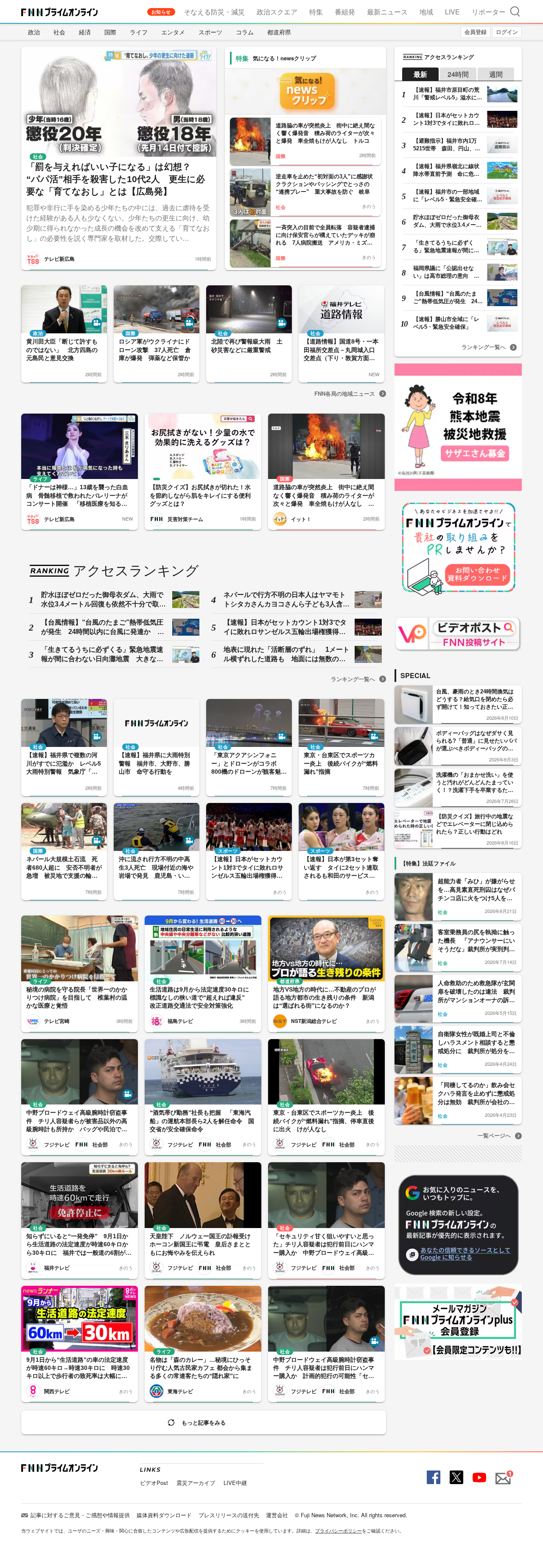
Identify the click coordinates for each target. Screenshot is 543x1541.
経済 (85, 32)
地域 (426, 12)
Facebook (432, 1477)
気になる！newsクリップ (284, 58)
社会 (59, 32)
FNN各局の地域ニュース (344, 393)
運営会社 (277, 1515)
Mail (501, 1474)
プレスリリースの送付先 (229, 1515)
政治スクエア (277, 12)
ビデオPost (154, 1483)
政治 (34, 32)
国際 (110, 32)
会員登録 (476, 32)
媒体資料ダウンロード (164, 1515)
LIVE (452, 12)
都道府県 (279, 32)
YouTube (478, 1477)
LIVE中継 (235, 1483)
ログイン (507, 32)
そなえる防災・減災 (214, 12)
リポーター (489, 12)
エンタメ (173, 32)
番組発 (345, 12)
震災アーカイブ (195, 1483)
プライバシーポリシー (338, 1530)
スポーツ (210, 32)
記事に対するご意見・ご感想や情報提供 (80, 1515)
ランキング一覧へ (353, 679)
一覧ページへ (494, 1135)
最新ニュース (387, 12)
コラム (245, 32)
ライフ (139, 32)
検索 (515, 11)
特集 (316, 12)
